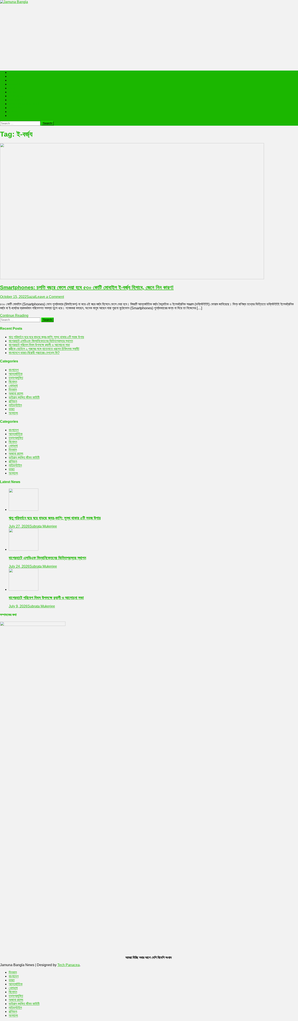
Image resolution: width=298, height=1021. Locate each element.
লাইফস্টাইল (15, 108)
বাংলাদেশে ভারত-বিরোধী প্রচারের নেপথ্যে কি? (34, 353)
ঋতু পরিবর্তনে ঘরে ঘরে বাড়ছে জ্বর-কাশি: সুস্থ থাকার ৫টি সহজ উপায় (46, 337)
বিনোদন (13, 92)
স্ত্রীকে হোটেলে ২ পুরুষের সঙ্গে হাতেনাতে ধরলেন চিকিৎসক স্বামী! (44, 349)
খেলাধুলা (13, 88)
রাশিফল (13, 111)
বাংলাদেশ (14, 76)
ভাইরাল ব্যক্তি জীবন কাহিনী (24, 104)
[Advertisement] (149, 36)
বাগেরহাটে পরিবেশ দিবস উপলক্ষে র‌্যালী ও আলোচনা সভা (39, 345)
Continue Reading (14, 315)
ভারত (12, 80)
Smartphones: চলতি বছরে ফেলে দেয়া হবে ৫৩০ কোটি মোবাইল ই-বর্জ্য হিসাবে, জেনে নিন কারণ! (87, 287)
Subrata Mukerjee (43, 526)
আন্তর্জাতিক (15, 84)
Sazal (31, 297)
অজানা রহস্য (16, 100)
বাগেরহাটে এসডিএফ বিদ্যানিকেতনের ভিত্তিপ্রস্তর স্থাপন (41, 341)
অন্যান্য (13, 115)
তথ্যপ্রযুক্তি (16, 96)
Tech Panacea (68, 965)
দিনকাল (13, 72)
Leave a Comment (50, 297)
